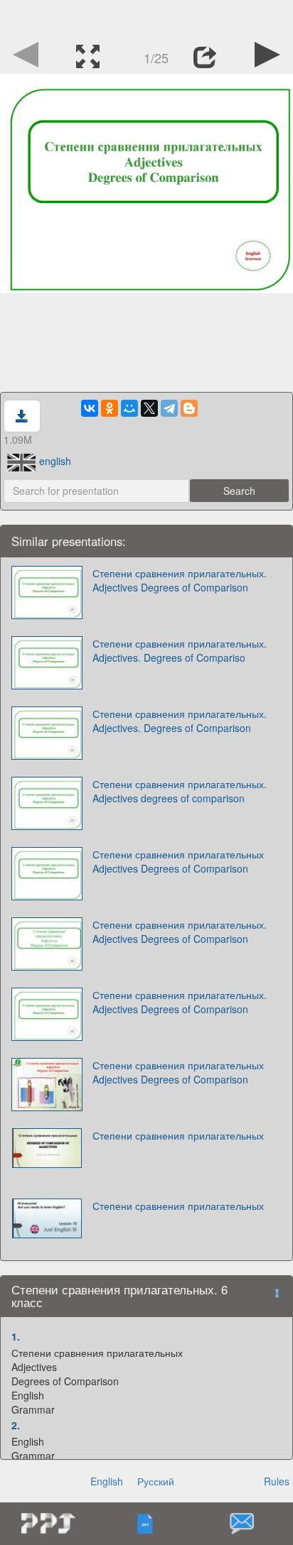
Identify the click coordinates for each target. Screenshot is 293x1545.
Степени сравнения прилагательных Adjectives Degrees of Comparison (178, 861)
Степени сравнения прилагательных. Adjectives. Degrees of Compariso (179, 650)
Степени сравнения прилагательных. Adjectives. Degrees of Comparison (179, 720)
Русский (155, 1481)
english (55, 461)
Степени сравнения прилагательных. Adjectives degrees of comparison (179, 791)
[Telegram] (169, 408)
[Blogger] (189, 408)
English (106, 1481)
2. (15, 1425)
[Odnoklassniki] (109, 408)
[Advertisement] (146, 18)
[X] (149, 408)
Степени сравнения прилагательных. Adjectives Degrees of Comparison (179, 580)
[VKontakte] (89, 408)
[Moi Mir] (129, 408)
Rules (276, 1481)
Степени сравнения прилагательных (178, 1135)
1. (15, 1336)
